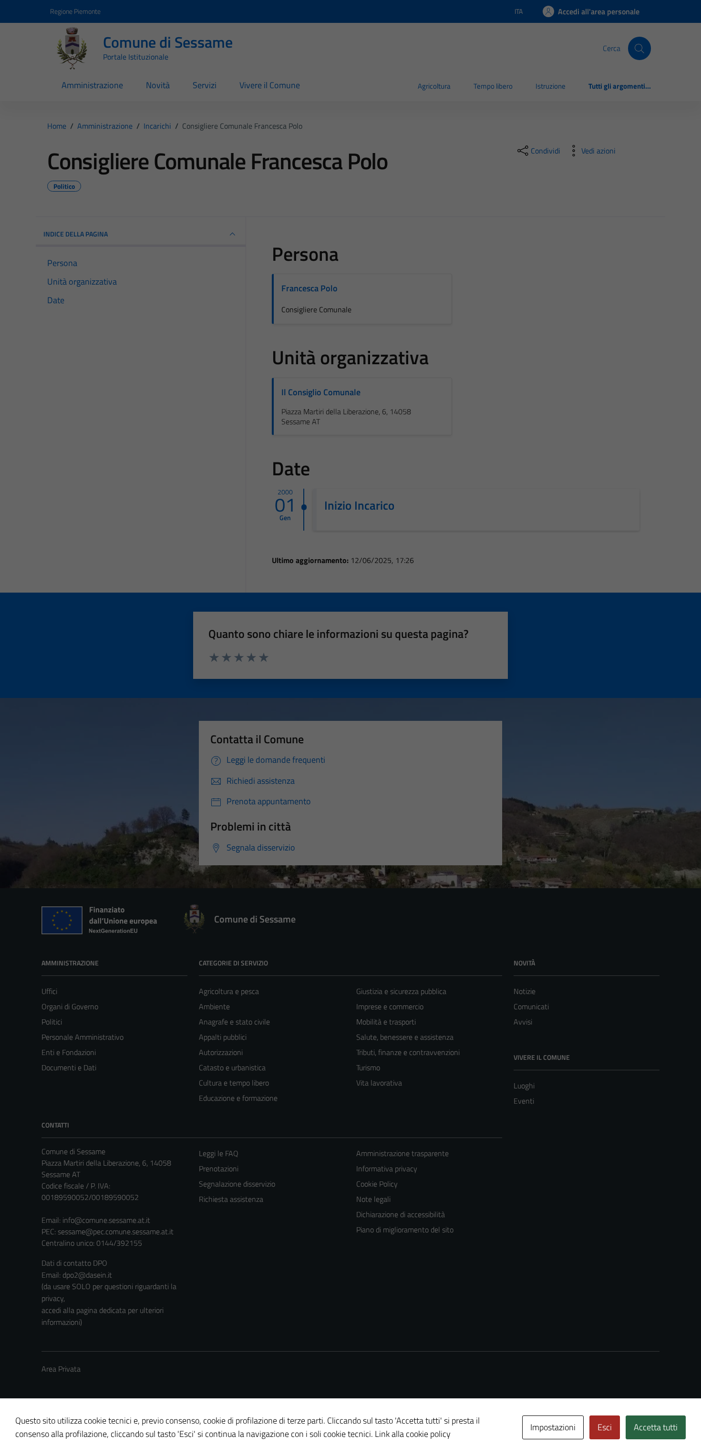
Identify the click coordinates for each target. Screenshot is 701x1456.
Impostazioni (553, 1427)
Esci (605, 1427)
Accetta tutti (656, 1427)
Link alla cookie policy (413, 1433)
